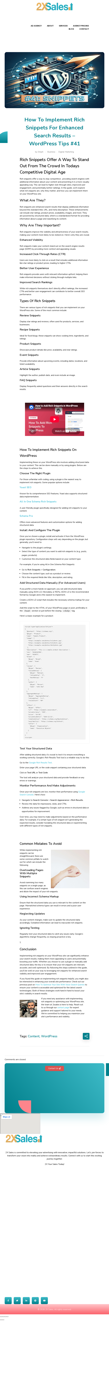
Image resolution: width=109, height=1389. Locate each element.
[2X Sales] (54, 9)
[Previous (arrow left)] (1, 1319)
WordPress (49, 1036)
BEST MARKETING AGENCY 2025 (54, 1088)
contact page (63, 1007)
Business (51, 152)
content (33, 1036)
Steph (40, 152)
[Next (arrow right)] (3, 1319)
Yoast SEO (26, 487)
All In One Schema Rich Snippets (38, 501)
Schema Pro (26, 516)
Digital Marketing (66, 152)
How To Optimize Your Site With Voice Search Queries (60, 984)
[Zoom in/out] (7, 1316)
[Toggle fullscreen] (5, 1316)
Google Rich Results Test (40, 762)
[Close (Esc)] (1, 1316)
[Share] (3, 1316)
